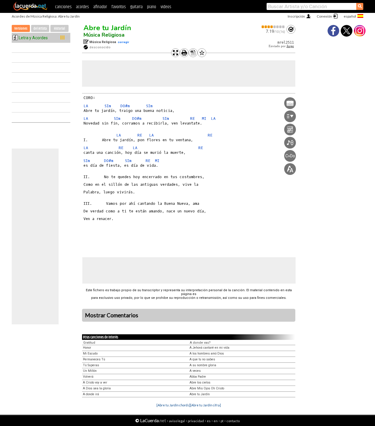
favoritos (118, 7)
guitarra (136, 7)
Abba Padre (198, 377)
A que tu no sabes (202, 359)
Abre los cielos (200, 382)
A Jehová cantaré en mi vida (209, 348)
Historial (59, 28)
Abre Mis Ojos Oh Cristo (207, 388)
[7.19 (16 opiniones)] (273, 26)
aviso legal (177, 421)
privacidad (196, 421)
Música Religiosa (104, 34)
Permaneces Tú (94, 359)
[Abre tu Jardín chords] (173, 405)
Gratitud (89, 343)
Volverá (88, 377)
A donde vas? (200, 343)
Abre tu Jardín (107, 28)
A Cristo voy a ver (95, 382)
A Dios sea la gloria (97, 388)
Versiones (20, 28)
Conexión (324, 16)
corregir (123, 42)
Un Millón (90, 371)
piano (151, 7)
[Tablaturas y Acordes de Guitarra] (30, 9)
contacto (233, 421)
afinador (100, 7)
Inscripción (296, 16)
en (216, 421)
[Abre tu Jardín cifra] (205, 405)
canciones (63, 7)
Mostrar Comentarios (111, 315)
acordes (82, 7)
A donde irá (91, 394)
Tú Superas (91, 365)
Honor (87, 348)
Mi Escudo (90, 353)
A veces (195, 371)
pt (222, 421)
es (209, 421)
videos (166, 7)
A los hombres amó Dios (207, 353)
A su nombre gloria (203, 365)
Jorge (290, 46)
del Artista (40, 28)
